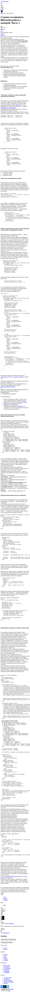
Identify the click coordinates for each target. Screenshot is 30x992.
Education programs (8, 982)
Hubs (5, 957)
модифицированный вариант (8, 107)
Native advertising (8, 980)
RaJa (2, 13)
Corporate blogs (7, 977)
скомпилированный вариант (8, 386)
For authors (6, 966)
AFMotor (17, 105)
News (5, 956)
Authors (6, 958)
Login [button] (2, 9)
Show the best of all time (6, 942)
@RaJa (12, 923)
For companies (7, 968)
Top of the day (4, 939)
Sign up (5, 949)
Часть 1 (2, 34)
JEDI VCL (20, 406)
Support (12, 989)
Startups (6, 983)
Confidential (7, 972)
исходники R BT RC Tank (12, 876)
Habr (9, 990)
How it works (7, 965)
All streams (6, 1)
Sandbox (6, 960)
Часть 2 (2, 35)
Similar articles (12, 939)
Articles (5, 954)
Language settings (5, 989)
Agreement (6, 971)
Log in (5, 947)
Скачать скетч (4, 377)
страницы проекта (18, 377)
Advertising (6, 979)
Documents (6, 969)
